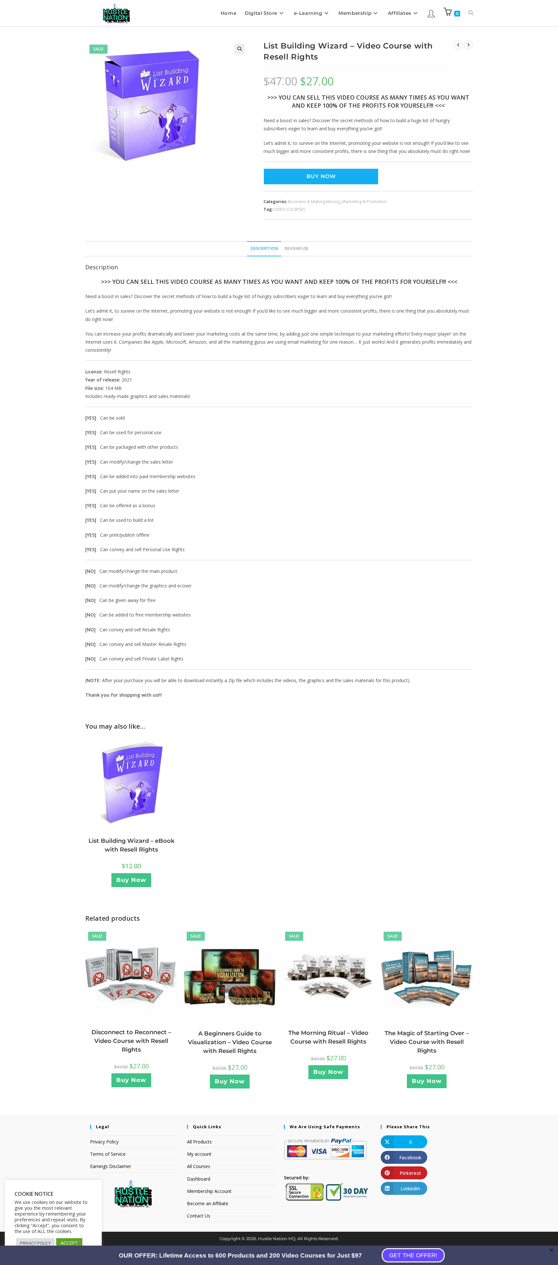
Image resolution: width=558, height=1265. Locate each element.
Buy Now (321, 176)
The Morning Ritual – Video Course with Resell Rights (328, 1037)
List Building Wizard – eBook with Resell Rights (131, 845)
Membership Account (209, 1191)
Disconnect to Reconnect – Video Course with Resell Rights (131, 1041)
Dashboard (198, 1179)
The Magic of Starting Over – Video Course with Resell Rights (427, 1042)
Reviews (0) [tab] (296, 248)
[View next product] (468, 44)
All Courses (198, 1166)
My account (199, 1154)
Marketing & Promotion (364, 201)
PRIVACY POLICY (35, 1243)
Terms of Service (108, 1154)
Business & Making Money (314, 201)
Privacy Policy (104, 1142)
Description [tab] (264, 248)
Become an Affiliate (207, 1203)
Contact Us (198, 1216)
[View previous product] (458, 44)
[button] (239, 49)
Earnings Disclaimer (110, 1166)
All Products (199, 1142)
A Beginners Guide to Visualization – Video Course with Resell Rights (230, 1042)
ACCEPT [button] (69, 1243)
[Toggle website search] (471, 13)
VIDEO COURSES (289, 209)
